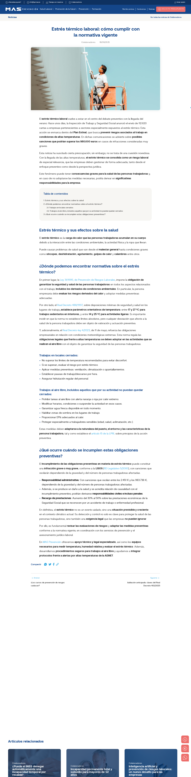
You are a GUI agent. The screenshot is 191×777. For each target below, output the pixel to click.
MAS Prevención (52, 542)
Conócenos (141, 9)
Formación (96, 9)
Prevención (84, 9)
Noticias (152, 9)
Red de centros (128, 9)
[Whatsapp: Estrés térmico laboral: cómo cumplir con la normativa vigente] (45, 564)
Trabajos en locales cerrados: (61, 208)
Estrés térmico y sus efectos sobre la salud (64, 201)
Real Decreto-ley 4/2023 (76, 330)
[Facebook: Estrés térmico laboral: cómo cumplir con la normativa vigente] (53, 564)
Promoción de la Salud (65, 9)
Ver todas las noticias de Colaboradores (165, 17)
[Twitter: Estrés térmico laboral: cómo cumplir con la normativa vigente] (50, 564)
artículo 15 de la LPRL (103, 433)
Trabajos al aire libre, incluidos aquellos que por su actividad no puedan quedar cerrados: (86, 211)
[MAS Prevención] (22, 9)
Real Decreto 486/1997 (70, 305)
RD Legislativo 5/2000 (116, 468)
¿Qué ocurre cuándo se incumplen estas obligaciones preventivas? (75, 214)
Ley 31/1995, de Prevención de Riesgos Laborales (87, 280)
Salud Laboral (46, 9)
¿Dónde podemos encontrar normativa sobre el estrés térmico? (73, 204)
